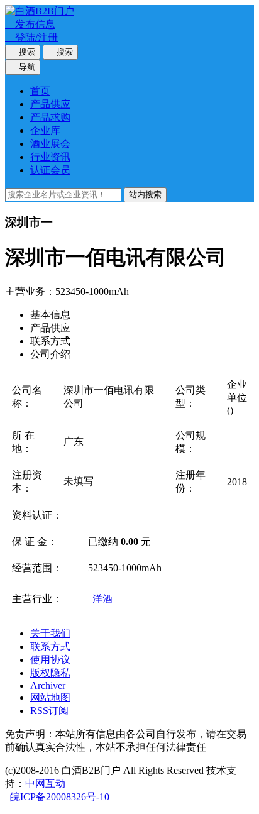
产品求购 (50, 117)
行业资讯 (50, 156)
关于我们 (50, 633)
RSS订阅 (49, 710)
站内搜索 (145, 194)
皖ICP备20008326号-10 (57, 796)
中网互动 (45, 783)
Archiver (47, 685)
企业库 (45, 130)
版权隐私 (50, 673)
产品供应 (50, 104)
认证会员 (50, 170)
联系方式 (50, 646)
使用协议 (50, 659)
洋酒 (102, 598)
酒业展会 (50, 143)
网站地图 (50, 697)
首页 (40, 90)
